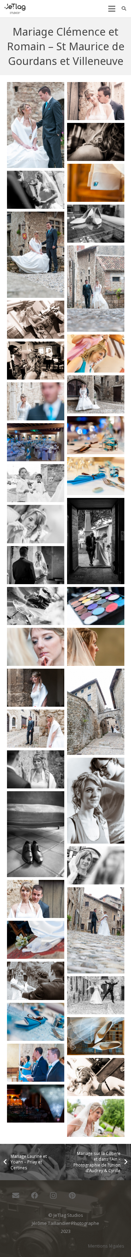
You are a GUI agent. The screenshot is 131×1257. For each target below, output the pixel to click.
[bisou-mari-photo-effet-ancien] (95, 101)
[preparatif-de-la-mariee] (95, 801)
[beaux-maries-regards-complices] (35, 125)
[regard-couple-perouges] (35, 899)
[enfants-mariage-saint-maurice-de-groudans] (35, 483)
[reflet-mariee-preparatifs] (95, 865)
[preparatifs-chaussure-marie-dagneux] (35, 834)
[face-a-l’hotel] (35, 606)
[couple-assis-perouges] (95, 394)
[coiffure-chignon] (35, 320)
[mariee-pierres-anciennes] (35, 688)
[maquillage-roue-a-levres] (35, 647)
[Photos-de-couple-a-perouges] (35, 769)
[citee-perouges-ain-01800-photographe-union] (95, 288)
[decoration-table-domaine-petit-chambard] (35, 442)
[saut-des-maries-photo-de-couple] (95, 995)
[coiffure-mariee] (95, 354)
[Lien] (15, 8)
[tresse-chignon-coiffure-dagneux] (95, 1077)
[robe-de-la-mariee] (35, 940)
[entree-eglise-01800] (95, 541)
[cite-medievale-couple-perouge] (35, 255)
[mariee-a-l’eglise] (95, 647)
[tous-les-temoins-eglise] (35, 1063)
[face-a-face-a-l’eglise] (35, 565)
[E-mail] (15, 1195)
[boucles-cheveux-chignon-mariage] (95, 142)
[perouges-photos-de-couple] (95, 712)
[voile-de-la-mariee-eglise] (95, 1118)
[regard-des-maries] (95, 930)
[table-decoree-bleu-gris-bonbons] (35, 1022)
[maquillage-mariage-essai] (95, 606)
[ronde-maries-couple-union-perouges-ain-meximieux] (35, 981)
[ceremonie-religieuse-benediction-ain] (35, 190)
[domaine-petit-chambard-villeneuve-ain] (95, 476)
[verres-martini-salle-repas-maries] (35, 1104)
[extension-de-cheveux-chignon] (35, 524)
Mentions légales (106, 1246)
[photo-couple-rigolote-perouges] (35, 729)
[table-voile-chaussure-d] (95, 1036)
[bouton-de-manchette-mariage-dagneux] (95, 183)
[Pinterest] (72, 1195)
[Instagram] (53, 1195)
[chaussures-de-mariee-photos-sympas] (95, 224)
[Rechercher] (124, 8)
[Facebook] (34, 1195)
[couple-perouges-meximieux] (35, 401)
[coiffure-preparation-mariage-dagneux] (35, 360)
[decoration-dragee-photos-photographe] (95, 435)
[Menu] (111, 8)
